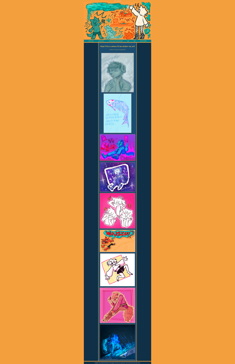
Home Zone (91, 41)
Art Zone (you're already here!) (116, 41)
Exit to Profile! (143, 41)
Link (128, 41)
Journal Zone (101, 41)
